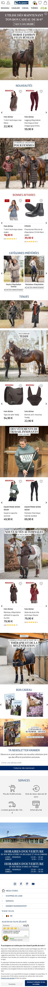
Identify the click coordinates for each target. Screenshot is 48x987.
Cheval (25, 8)
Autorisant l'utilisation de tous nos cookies (36, 983)
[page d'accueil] (21, 2)
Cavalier (16, 8)
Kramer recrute (8, 910)
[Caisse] (45, 2)
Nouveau (5, 8)
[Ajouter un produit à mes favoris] (20, 91)
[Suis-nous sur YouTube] (33, 884)
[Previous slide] (2, 54)
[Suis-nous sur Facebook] (21, 884)
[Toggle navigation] (3, 3)
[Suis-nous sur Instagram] (15, 884)
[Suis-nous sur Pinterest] (27, 884)
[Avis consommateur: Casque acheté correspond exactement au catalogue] (15, 932)
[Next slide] (46, 54)
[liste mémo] (40, 2)
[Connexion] (8, 2)
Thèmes (34, 8)
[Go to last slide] (2, 112)
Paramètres (12, 984)
